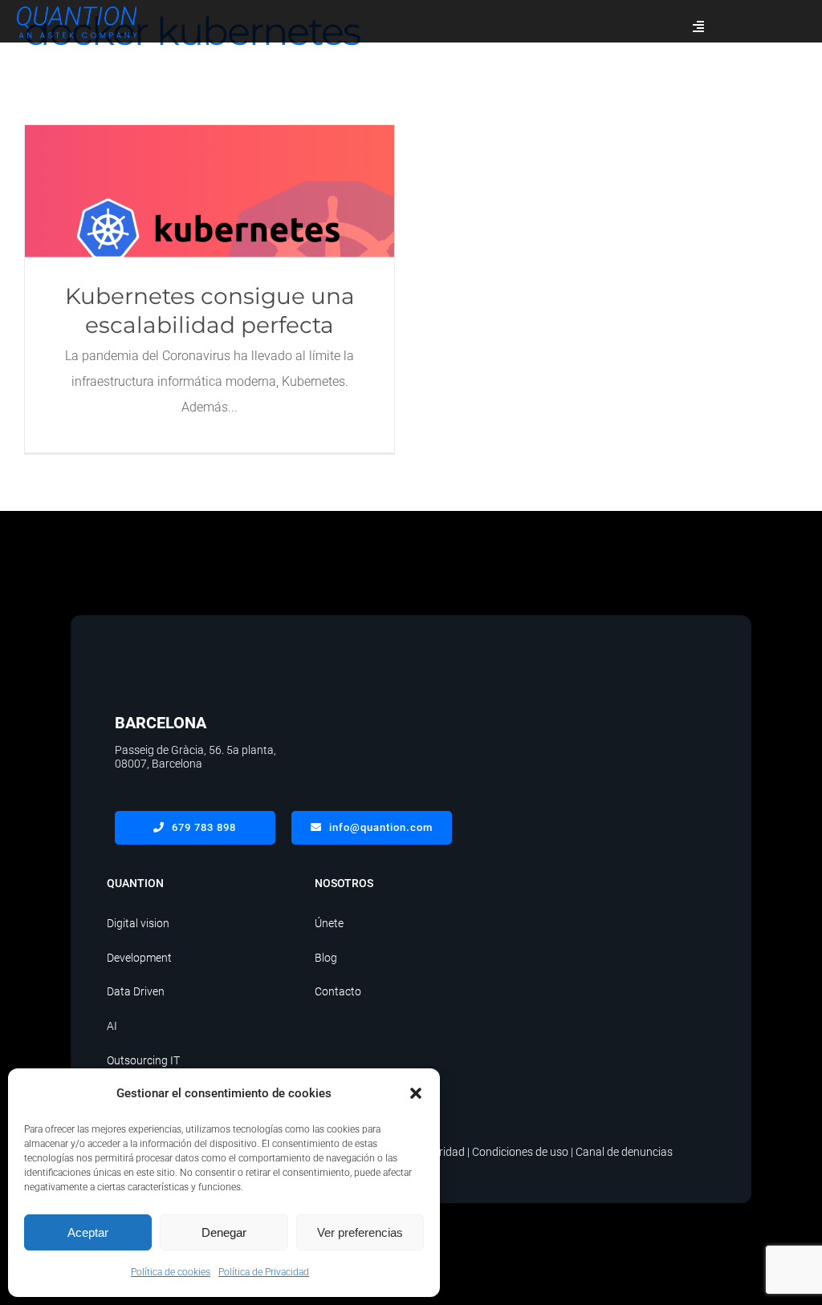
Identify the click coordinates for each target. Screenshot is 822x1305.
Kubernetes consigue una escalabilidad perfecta (210, 191)
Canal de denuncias (624, 1151)
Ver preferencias (360, 1232)
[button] (416, 1093)
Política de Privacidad (263, 1272)
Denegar (223, 1232)
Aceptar (87, 1232)
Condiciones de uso (520, 1151)
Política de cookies (170, 1272)
